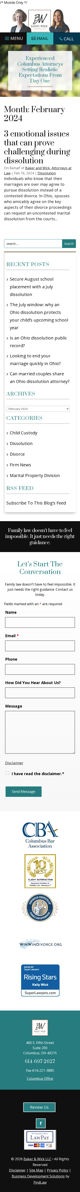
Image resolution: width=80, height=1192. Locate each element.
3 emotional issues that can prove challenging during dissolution (37, 147)
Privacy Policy (57, 1170)
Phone (11, 659)
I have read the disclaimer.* (38, 773)
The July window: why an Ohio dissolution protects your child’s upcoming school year (39, 316)
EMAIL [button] (42, 38)
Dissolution (47, 173)
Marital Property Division (35, 475)
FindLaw (40, 1182)
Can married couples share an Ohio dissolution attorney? (39, 377)
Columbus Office (40, 1078)
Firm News (20, 465)
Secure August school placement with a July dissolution (31, 286)
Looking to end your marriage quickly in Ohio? (35, 359)
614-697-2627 (40, 1061)
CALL (69, 39)
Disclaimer (14, 762)
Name (11, 612)
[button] (13, 37)
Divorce (17, 454)
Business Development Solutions (38, 1176)
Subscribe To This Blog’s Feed (36, 503)
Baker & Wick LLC (37, 1159)
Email (12, 635)
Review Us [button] (39, 1107)
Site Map (36, 1170)
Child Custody (23, 433)
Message (13, 706)
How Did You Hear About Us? (33, 682)
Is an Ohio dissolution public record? (38, 341)
